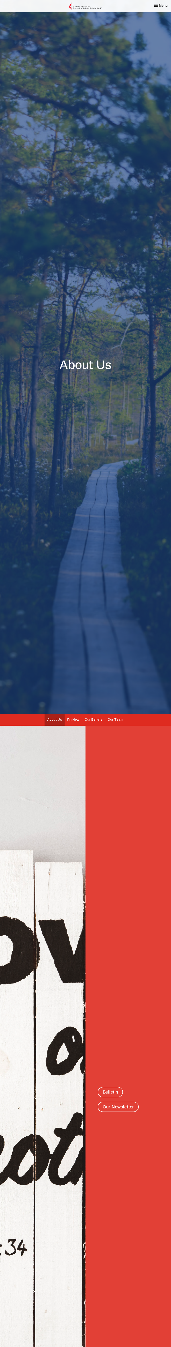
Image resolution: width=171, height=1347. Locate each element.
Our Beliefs (93, 719)
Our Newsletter (118, 1106)
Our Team (115, 719)
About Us (54, 719)
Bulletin (110, 1092)
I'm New (73, 719)
